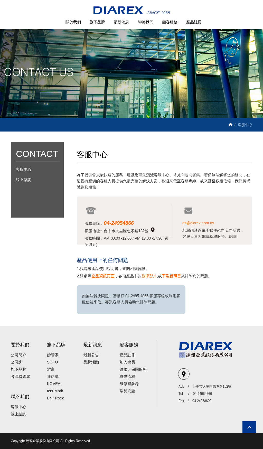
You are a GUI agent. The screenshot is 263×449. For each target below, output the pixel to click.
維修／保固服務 (133, 369)
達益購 (53, 376)
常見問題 (127, 391)
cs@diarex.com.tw (198, 223)
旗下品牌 (97, 22)
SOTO (52, 362)
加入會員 (127, 362)
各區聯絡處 (20, 376)
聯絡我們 (145, 22)
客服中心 (23, 169)
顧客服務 (169, 22)
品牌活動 (91, 362)
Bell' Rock (55, 398)
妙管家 (53, 355)
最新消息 (121, 22)
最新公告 (91, 355)
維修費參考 (129, 383)
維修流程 (127, 376)
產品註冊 (194, 22)
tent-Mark (55, 391)
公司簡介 (18, 355)
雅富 (51, 369)
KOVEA (53, 383)
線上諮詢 (23, 179)
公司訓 (16, 362)
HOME (131, 10)
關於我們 (73, 22)
